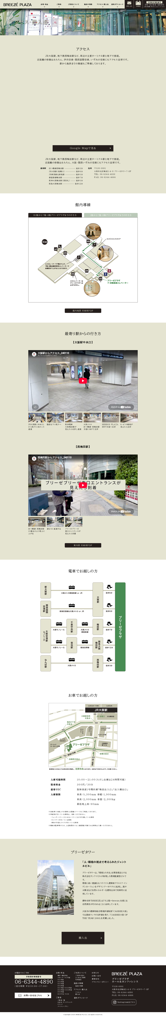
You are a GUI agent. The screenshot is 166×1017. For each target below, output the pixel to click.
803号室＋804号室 (65, 989)
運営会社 (95, 979)
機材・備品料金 (63, 975)
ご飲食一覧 (61, 1000)
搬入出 (83, 938)
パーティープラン (63, 1006)
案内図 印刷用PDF (83, 545)
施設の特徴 (79, 986)
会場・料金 (60, 973)
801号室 (61, 979)
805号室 (61, 991)
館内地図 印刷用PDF (83, 311)
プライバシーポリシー (100, 982)
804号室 (61, 985)
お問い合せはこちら (33, 995)
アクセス (78, 992)
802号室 (61, 981)
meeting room (63, 993)
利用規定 (78, 979)
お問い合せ (96, 976)
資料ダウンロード (81, 998)
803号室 (61, 983)
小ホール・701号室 (64, 977)
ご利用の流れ (80, 975)
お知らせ (95, 973)
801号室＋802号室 (65, 987)
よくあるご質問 (80, 977)
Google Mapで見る (83, 148)
